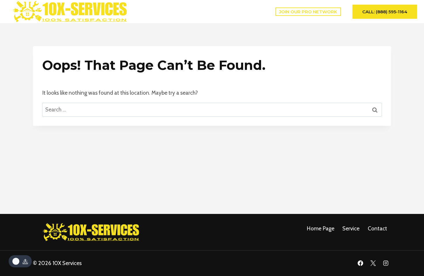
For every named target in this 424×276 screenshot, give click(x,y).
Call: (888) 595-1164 (384, 11)
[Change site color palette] (20, 261)
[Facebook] (360, 263)
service (350, 228)
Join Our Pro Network (308, 11)
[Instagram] (385, 263)
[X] (372, 263)
